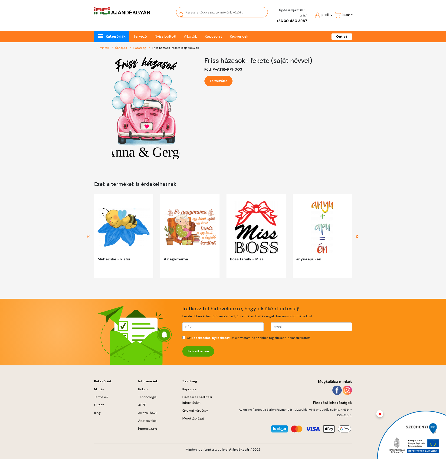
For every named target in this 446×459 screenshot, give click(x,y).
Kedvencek (239, 36)
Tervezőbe (218, 81)
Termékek (101, 397)
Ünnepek (121, 48)
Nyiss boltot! (165, 36)
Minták (104, 48)
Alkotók (190, 36)
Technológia (147, 397)
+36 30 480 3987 (291, 20)
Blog (97, 413)
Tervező (140, 36)
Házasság (140, 48)
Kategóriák (115, 36)
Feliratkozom (198, 351)
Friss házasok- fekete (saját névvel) (175, 48)
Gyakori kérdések (195, 410)
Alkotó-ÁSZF (147, 413)
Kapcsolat (213, 36)
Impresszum (147, 428)
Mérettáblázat (193, 418)
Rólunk (143, 389)
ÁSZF (142, 405)
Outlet (341, 36)
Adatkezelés (147, 421)
